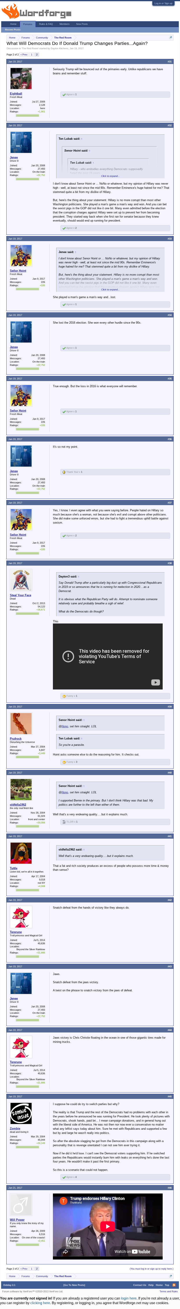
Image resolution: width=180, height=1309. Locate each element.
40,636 (41, 943)
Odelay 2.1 (9, 1285)
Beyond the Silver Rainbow (30, 949)
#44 (170, 1030)
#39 (170, 706)
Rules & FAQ (46, 24)
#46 (170, 1187)
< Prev (23, 54)
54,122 (41, 606)
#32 (170, 125)
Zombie (15, 1128)
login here (129, 1298)
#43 (170, 966)
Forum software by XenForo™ (32, 1291)
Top (167, 1285)
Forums (27, 24)
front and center (36, 819)
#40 (170, 772)
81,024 (41, 816)
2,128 (42, 105)
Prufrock (16, 738)
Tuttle (13, 868)
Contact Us (139, 1285)
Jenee (14, 157)
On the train (38, 171)
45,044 (41, 1139)
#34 (170, 315)
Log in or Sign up (163, 3)
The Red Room (30, 48)
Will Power (17, 1219)
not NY (41, 883)
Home (13, 24)
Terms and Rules (169, 1291)
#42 (170, 900)
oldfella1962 (18, 804)
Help (151, 1285)
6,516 (42, 1234)
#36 (170, 439)
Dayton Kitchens (59, 48)
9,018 (42, 879)
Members (64, 24)
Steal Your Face (20, 595)
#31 (170, 61)
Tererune (16, 932)
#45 (170, 1096)
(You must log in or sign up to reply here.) (151, 1268)
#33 (170, 238)
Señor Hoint (18, 270)
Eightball (16, 93)
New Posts (82, 24)
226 (43, 282)
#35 (170, 378)
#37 (170, 502)
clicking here (40, 1303)
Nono (64, 726)
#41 (170, 836)
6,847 (42, 750)
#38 (170, 563)
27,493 (41, 168)
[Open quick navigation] (170, 37)
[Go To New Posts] (74, 1285)
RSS (174, 1285)
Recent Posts (12, 29)
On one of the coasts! (33, 1237)
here (42, 108)
